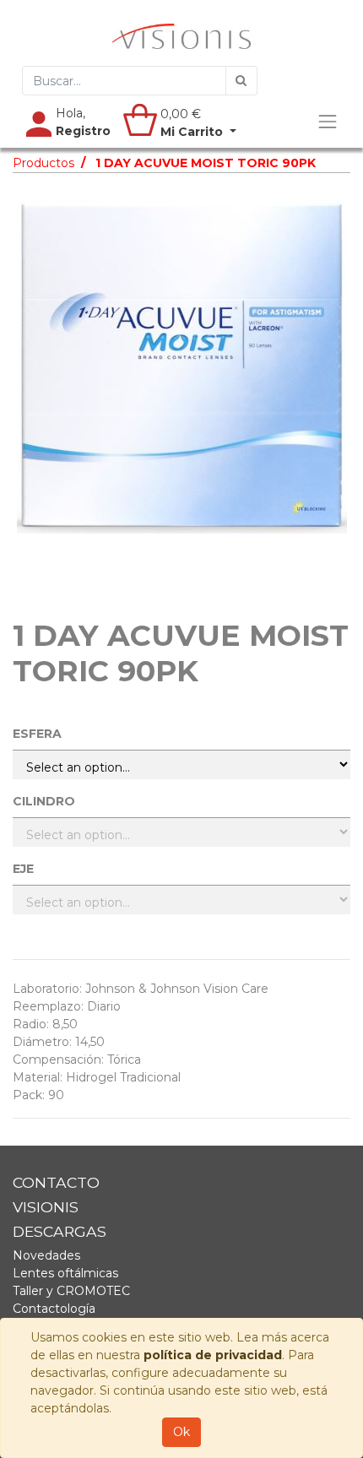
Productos (43, 163)
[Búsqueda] (241, 80)
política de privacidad (213, 1355)
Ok (181, 1431)
